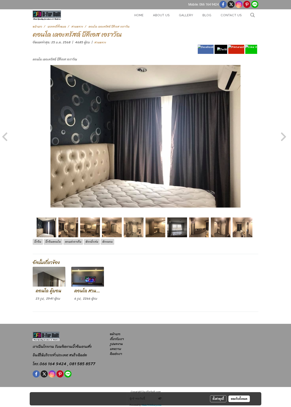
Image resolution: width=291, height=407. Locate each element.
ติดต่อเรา (116, 354)
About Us (161, 15)
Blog (207, 15)
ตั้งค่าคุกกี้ (218, 398)
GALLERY (186, 15)
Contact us (231, 15)
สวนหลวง (100, 42)
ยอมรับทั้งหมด (239, 398)
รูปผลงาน (116, 344)
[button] (252, 15)
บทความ (115, 349)
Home (139, 15)
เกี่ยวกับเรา (117, 339)
